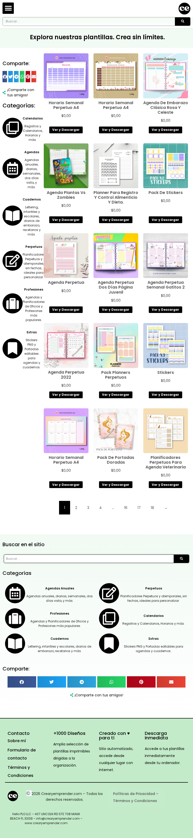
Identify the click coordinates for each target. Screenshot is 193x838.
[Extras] (13, 348)
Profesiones (33, 289)
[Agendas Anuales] (15, 593)
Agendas (31, 152)
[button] (8, 8)
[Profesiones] (13, 303)
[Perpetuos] (13, 261)
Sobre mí (17, 741)
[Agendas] (13, 168)
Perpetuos (33, 247)
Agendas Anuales (59, 588)
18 (152, 507)
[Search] (182, 21)
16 (125, 507)
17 (139, 507)
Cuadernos (32, 199)
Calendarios (33, 118)
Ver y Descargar (66, 130)
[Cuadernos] (13, 216)
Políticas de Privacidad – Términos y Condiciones (135, 797)
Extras (32, 332)
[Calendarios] (13, 128)
